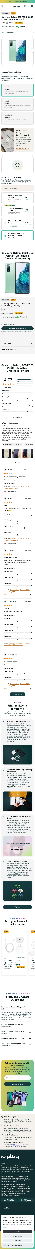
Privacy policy (6, 1245)
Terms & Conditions (16, 1245)
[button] (2, 6)
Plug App (16, 1145)
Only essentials (17, 1236)
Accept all (17, 1231)
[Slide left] (2, 50)
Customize (18, 1240)
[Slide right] (32, 50)
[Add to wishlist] (32, 32)
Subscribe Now (17, 1084)
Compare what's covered (10, 188)
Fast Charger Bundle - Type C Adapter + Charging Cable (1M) (12, 962)
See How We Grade (22, 148)
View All (17, 907)
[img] (7, 426)
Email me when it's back (17, 328)
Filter (18, 462)
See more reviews (17, 694)
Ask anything (18, 417)
